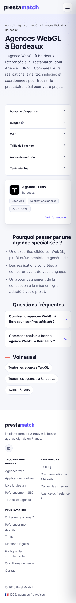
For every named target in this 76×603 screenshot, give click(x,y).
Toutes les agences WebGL (28, 367)
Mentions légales (17, 544)
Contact (10, 571)
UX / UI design (15, 485)
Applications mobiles (20, 478)
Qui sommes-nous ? (19, 517)
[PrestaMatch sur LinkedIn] (9, 448)
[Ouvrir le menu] (67, 7)
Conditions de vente (19, 563)
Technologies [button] (19, 168)
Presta (21, 7)
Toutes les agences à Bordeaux (31, 379)
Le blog (46, 467)
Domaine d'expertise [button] (24, 111)
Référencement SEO (19, 493)
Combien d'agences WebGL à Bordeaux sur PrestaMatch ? (32, 319)
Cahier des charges (55, 486)
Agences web (14, 471)
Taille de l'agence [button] (22, 145)
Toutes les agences (19, 500)
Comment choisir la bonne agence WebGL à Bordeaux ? (32, 338)
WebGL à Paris (19, 390)
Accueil (10, 25)
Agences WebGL (28, 25)
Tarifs (9, 537)
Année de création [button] (22, 157)
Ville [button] (13, 134)
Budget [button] (15, 123)
